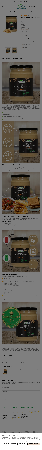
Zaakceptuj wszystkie (33, 443)
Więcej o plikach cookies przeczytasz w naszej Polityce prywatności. (15, 441)
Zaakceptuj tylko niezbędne (10, 443)
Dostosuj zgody (22, 443)
